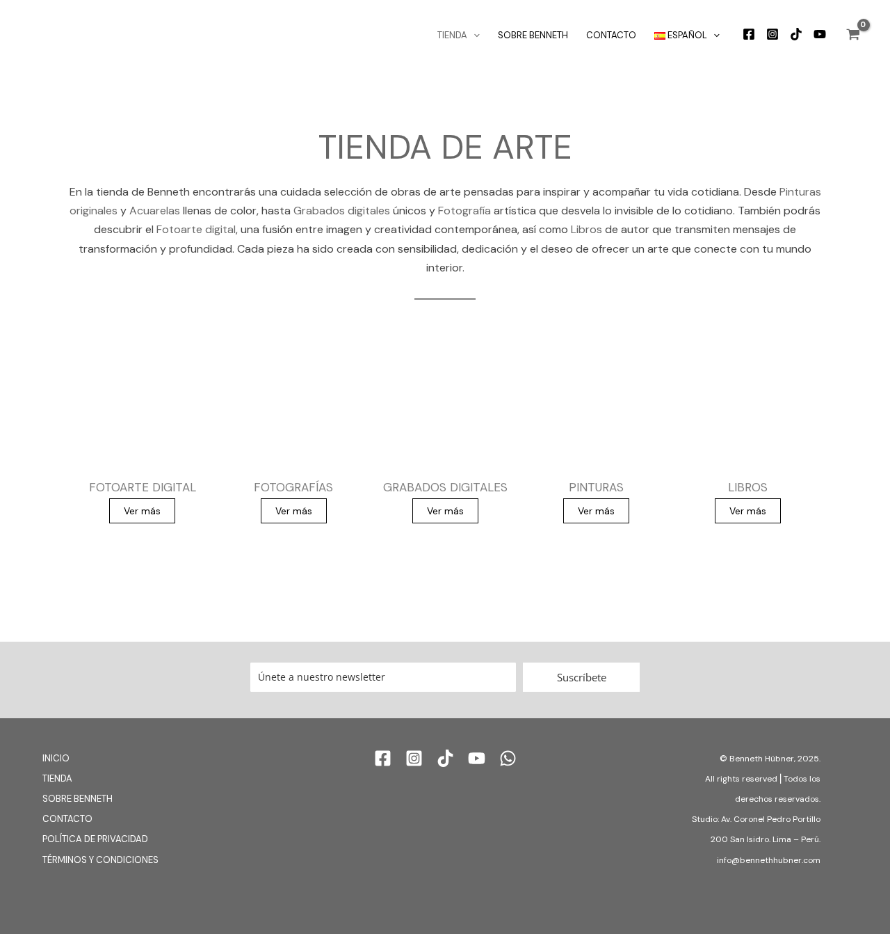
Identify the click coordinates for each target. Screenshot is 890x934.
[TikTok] (796, 34)
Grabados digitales (341, 210)
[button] (473, 35)
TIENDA (452, 35)
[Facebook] (749, 34)
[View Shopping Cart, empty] (853, 35)
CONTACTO (611, 35)
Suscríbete (581, 677)
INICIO (56, 758)
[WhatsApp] (508, 758)
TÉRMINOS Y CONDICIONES (100, 860)
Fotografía (464, 210)
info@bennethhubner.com (768, 860)
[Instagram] (772, 34)
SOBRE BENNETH (533, 35)
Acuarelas (154, 210)
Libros (586, 229)
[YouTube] (820, 34)
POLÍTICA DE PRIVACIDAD (95, 839)
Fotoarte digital (196, 229)
